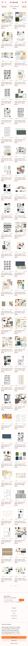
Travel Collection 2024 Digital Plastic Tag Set (20, 312)
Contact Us (14, 618)
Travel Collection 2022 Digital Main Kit (20, 541)
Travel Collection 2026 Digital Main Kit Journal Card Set (20, 83)
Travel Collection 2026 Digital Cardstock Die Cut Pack (7, 45)
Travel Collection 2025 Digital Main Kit (20, 236)
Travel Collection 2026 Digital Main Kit (6, 26)
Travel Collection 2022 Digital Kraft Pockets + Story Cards (6, 560)
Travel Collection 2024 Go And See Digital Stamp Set (7, 369)
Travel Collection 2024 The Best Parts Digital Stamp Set (20, 369)
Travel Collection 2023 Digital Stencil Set (20, 503)
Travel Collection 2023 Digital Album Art (6, 445)
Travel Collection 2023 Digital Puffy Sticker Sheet (20, 388)
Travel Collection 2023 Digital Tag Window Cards (20, 464)
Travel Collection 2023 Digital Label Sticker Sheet (6, 503)
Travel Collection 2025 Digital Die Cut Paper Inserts (6, 178)
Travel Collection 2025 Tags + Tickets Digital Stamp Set (6, 197)
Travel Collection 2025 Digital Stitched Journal (6, 255)
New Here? (14, 610)
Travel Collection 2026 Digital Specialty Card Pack (20, 45)
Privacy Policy (19, 601)
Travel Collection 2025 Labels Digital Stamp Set (7, 216)
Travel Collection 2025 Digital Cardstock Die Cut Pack (20, 159)
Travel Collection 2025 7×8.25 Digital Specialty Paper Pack (20, 178)
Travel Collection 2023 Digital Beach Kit (20, 331)
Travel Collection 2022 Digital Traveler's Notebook (21, 579)
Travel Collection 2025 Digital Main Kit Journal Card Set (6, 159)
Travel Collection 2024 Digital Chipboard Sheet (20, 293)
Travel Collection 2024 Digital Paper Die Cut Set (7, 350)
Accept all (14, 637)
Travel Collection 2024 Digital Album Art (6, 426)
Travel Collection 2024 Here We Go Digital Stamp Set (7, 407)
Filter (4, 6)
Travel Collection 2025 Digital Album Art (20, 274)
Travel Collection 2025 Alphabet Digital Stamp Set (6, 140)
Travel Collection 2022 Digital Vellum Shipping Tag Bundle (20, 560)
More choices (14, 643)
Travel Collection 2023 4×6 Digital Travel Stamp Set (20, 522)
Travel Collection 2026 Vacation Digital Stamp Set (6, 83)
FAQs (14, 613)
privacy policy (16, 633)
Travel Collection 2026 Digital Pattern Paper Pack (21, 64)
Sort (25, 6)
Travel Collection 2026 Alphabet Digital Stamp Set (20, 121)
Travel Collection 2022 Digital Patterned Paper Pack (6, 579)
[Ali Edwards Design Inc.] (14, 2)
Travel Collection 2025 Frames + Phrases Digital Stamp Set (20, 216)
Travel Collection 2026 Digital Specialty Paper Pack (20, 26)
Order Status (14, 615)
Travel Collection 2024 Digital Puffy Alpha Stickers (20, 426)
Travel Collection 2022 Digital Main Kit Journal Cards (6, 464)
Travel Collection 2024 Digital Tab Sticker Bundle (7, 312)
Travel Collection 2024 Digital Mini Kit (20, 407)
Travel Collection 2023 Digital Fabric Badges (20, 484)
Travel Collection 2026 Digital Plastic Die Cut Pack (6, 64)
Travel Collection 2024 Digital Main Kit (6, 331)
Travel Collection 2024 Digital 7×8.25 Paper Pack (7, 293)
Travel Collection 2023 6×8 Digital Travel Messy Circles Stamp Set (6, 274)
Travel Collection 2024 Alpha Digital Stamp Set (6, 388)
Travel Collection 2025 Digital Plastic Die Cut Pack (6, 236)
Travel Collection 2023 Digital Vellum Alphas (6, 522)
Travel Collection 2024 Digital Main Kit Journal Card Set (20, 255)
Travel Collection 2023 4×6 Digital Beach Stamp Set (20, 445)
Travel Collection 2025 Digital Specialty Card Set (21, 197)
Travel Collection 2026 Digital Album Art (20, 140)
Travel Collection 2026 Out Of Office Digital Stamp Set (6, 102)
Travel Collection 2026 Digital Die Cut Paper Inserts (20, 102)
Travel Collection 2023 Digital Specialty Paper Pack (6, 484)
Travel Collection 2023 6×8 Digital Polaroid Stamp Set (6, 541)
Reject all (13, 640)
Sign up (21, 600)
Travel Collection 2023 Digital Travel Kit (20, 350)
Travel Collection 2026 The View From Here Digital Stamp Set (6, 121)
